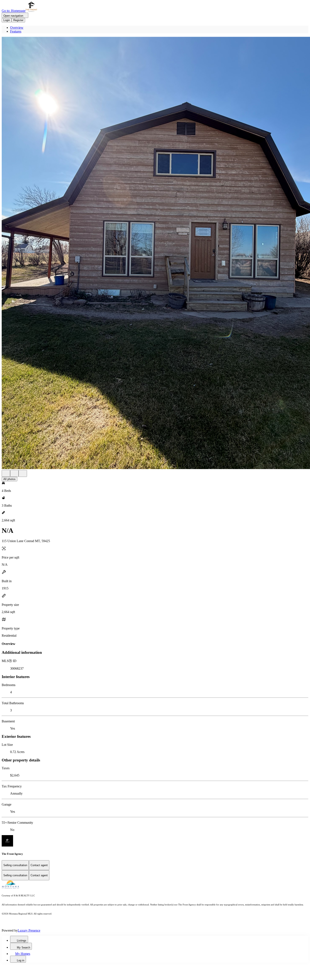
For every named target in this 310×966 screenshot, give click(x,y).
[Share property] (23, 473)
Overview (16, 27)
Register (18, 20)
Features (15, 31)
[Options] (6, 473)
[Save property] (14, 473)
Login (6, 20)
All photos (9, 479)
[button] (155, 253)
